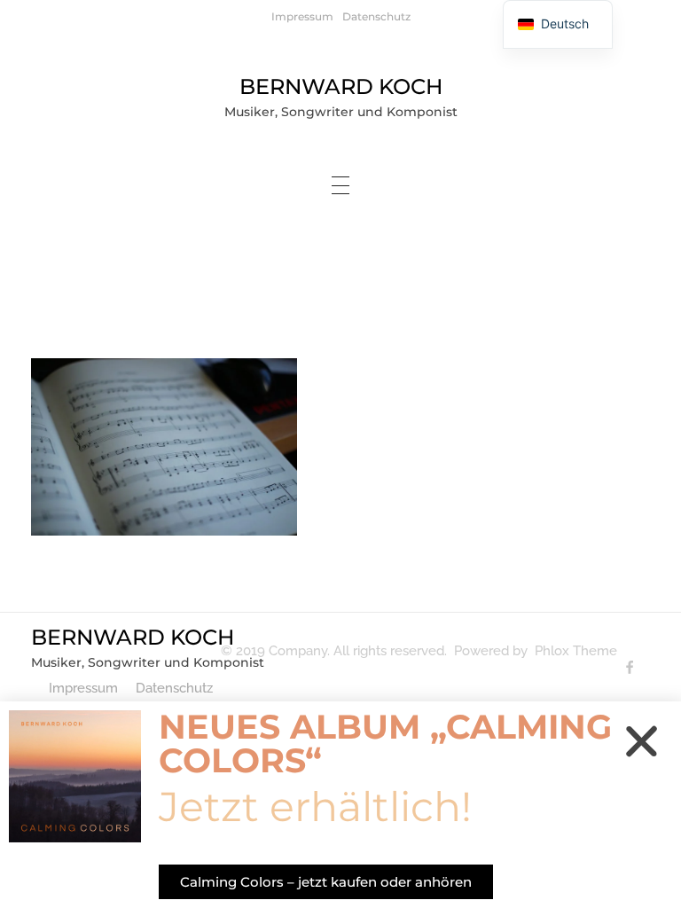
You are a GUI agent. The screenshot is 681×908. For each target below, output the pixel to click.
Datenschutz (376, 16)
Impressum (302, 16)
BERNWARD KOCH (340, 86)
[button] (641, 741)
